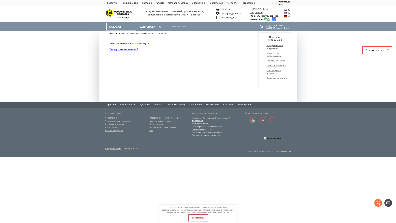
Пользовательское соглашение (207, 135)
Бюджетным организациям (274, 54)
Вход (280, 4)
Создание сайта (113, 148)
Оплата (160, 3)
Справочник (198, 3)
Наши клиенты (129, 3)
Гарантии (112, 3)
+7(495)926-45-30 (259, 9)
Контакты (232, 3)
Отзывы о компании (277, 78)
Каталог (115, 26)
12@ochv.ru (256, 12)
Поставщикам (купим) (274, 71)
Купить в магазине (276, 65)
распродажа (147, 27)
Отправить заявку (178, 3)
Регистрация (248, 3)
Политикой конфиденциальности (213, 212)
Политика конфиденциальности (207, 132)
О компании (216, 3)
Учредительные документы (275, 47)
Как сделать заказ (276, 60)
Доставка (147, 3)
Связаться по (256, 19)
